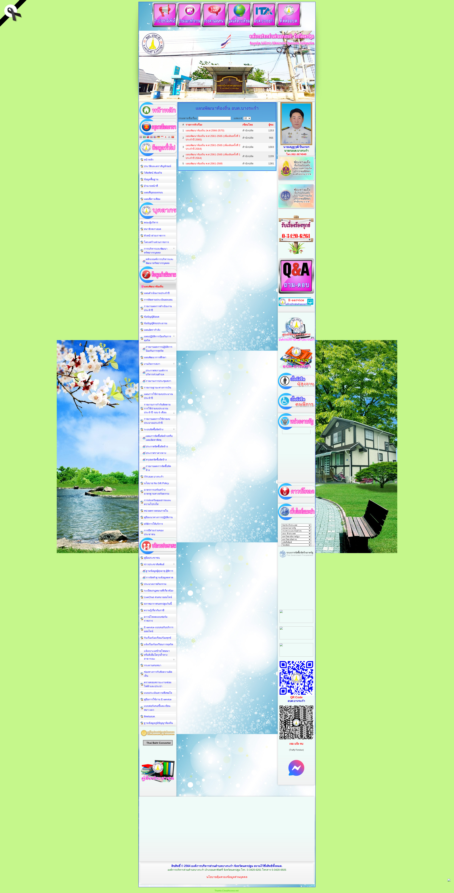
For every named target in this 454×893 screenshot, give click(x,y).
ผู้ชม (271, 124)
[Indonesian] (162, 137)
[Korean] (169, 137)
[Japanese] (165, 137)
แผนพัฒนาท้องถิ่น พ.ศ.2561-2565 (204, 163)
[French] (155, 137)
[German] (158, 137)
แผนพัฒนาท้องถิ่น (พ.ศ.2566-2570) (205, 130)
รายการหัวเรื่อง (194, 124)
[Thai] (140, 137)
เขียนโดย (247, 124)
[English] (151, 137)
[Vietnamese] (172, 137)
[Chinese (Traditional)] (147, 137)
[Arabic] (144, 137)
